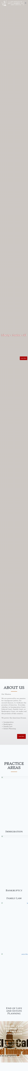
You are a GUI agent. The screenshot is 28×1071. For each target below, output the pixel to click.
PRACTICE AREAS (14, 765)
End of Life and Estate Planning (14, 1010)
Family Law (14, 898)
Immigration (14, 832)
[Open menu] (25, 3)
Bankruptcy (14, 890)
